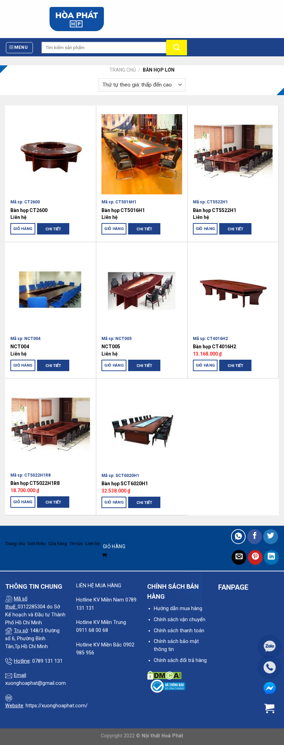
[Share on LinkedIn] (271, 557)
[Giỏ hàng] (272, 18)
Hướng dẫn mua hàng (178, 608)
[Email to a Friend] (239, 557)
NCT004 (19, 346)
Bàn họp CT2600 (28, 210)
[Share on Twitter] (270, 536)
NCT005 (110, 346)
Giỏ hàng (23, 228)
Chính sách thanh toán (179, 631)
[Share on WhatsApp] (238, 536)
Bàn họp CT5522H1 (214, 210)
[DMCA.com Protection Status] (164, 675)
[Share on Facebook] (254, 536)
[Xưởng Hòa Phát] (77, 19)
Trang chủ (122, 70)
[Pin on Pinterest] (255, 557)
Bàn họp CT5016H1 (123, 210)
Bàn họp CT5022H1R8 (35, 483)
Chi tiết (53, 229)
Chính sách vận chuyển (179, 620)
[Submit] (176, 47)
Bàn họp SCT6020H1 (124, 483)
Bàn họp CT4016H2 (214, 346)
